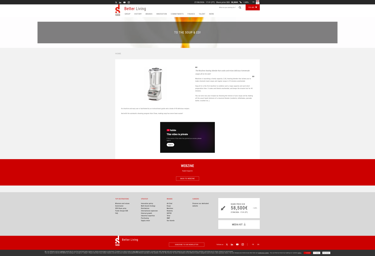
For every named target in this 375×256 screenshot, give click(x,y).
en (258, 3)
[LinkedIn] (120, 2)
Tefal (168, 216)
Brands (149, 14)
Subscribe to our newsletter (186, 245)
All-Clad (169, 203)
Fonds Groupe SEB (121, 211)
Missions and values (122, 203)
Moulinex (170, 208)
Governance (119, 206)
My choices (326, 253)
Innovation (161, 14)
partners (62, 251)
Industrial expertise (148, 216)
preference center (263, 253)
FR (253, 244)
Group (127, 14)
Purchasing (145, 218)
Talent (202, 14)
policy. (300, 253)
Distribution (145, 208)
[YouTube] (124, 2)
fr (253, 2)
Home (118, 53)
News (211, 14)
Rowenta (170, 211)
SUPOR (169, 213)
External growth (146, 213)
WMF (168, 218)
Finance (191, 14)
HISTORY (138, 14)
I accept (308, 253)
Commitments (177, 14)
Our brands (171, 220)
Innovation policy (147, 203)
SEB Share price (120, 208)
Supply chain (145, 220)
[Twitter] (116, 2)
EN (258, 244)
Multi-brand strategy (148, 206)
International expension (149, 211)
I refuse (317, 253)
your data (136, 251)
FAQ (116, 213)
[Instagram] (129, 2)
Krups (169, 206)
